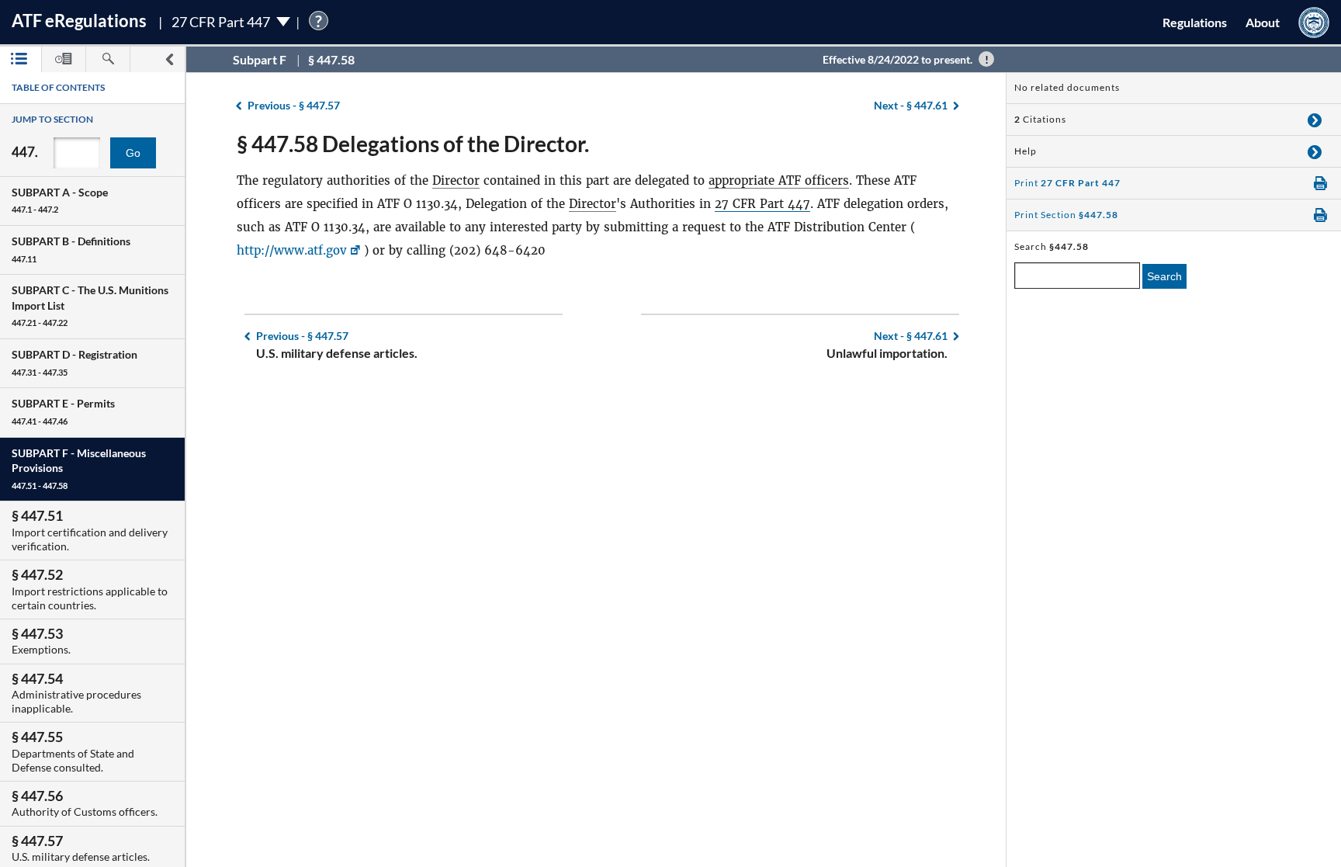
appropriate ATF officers (779, 180)
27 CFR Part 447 (762, 203)
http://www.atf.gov (292, 250)
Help (1025, 151)
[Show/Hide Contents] (1315, 119)
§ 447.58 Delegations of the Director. (413, 143)
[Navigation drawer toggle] (169, 59)
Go (133, 153)
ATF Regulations (79, 20)
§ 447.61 (911, 105)
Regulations (1195, 22)
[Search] (108, 59)
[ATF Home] (1313, 22)
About (1263, 22)
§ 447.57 (294, 105)
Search (1164, 276)
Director (456, 180)
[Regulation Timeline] (63, 59)
